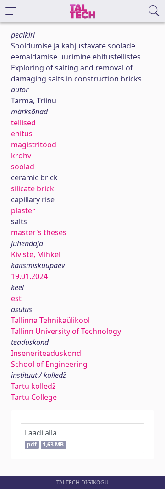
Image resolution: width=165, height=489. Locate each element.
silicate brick (32, 188)
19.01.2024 (29, 276)
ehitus (22, 134)
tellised (23, 123)
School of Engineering (49, 364)
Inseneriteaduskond (46, 353)
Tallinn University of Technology (66, 331)
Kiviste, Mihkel (35, 254)
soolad (22, 166)
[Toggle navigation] (11, 11)
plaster (23, 210)
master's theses (38, 232)
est (16, 298)
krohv (21, 155)
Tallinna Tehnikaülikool (50, 320)
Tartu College (34, 397)
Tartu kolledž (33, 386)
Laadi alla (44, 438)
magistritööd (33, 145)
